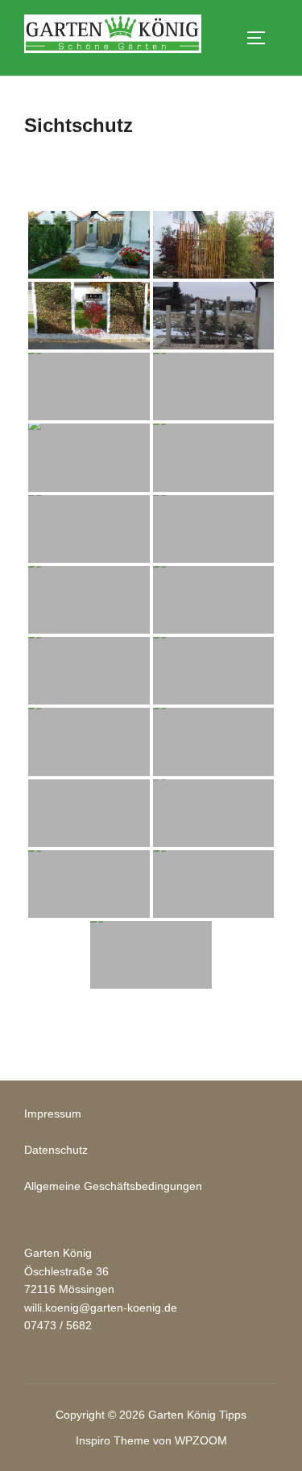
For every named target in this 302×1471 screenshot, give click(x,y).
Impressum (52, 1113)
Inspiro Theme (113, 1440)
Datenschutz (56, 1149)
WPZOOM (201, 1440)
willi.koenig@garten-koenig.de (100, 1307)
